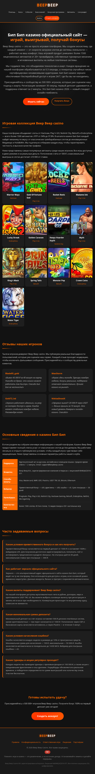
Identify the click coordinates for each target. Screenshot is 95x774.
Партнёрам (78, 742)
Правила (15, 742)
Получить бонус (61, 101)
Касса (20, 12)
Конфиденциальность (31, 742)
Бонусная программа (56, 12)
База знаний (40, 12)
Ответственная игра (51, 742)
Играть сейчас (36, 101)
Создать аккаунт (52, 18)
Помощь (12, 12)
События (28, 12)
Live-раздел (82, 12)
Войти (39, 18)
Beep (47, 5)
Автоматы (71, 12)
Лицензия (67, 742)
